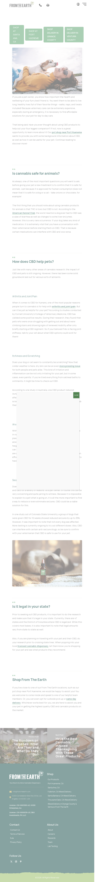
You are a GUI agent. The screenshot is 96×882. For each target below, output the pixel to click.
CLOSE (76, 395)
